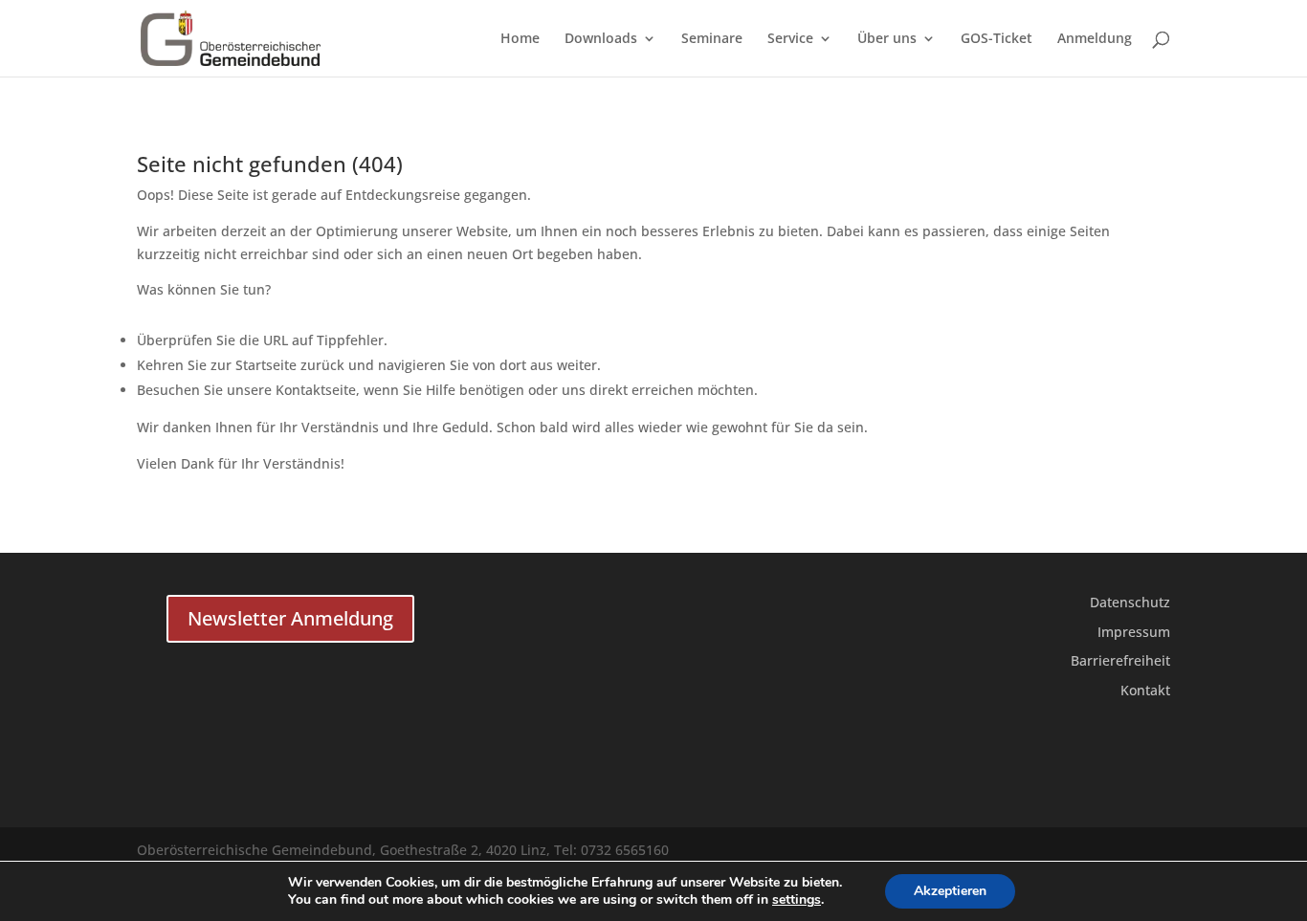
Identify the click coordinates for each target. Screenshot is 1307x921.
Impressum (1133, 632)
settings (796, 900)
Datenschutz (1130, 602)
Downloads (601, 39)
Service (790, 39)
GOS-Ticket (996, 39)
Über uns (887, 39)
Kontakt (1145, 690)
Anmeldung (1094, 39)
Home (520, 39)
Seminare (711, 39)
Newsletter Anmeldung (290, 618)
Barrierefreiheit (1120, 660)
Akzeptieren (950, 891)
